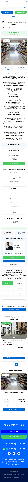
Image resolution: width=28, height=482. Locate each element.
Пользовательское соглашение (14, 477)
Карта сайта (14, 471)
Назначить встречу (14, 257)
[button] (2, 53)
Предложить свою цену (14, 264)
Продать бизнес (20, 12)
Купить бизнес (7, 12)
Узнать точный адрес (14, 163)
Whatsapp (20, 253)
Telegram (10, 253)
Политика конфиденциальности (14, 474)
